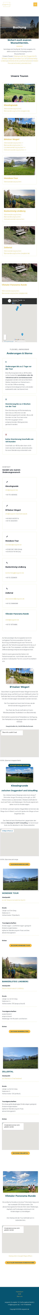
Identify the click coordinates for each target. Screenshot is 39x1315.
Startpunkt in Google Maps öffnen (20, 1256)
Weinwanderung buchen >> (13, 143)
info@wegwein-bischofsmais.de (16, 514)
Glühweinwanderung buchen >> (15, 150)
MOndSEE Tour (10, 893)
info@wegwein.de (11, 490)
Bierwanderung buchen (12, 217)
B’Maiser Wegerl (7, 58)
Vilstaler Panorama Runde (14, 285)
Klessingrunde (11, 105)
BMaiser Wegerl (11, 139)
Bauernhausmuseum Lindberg (12, 988)
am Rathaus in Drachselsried (12, 1078)
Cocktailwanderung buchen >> (14, 147)
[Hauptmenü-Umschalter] (35, 4)
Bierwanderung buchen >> (13, 145)
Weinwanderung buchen (12, 108)
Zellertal (8, 247)
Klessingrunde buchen (19, 864)
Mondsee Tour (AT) (20, 58)
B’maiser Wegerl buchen (19, 765)
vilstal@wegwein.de (12, 620)
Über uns (19, 1296)
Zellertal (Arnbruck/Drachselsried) (20, 61)
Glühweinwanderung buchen (14, 219)
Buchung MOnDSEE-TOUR (20, 945)
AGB (19, 1294)
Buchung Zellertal (20, 1153)
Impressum (19, 1292)
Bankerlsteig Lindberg (14, 211)
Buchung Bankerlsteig (19, 1031)
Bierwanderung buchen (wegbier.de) (17, 111)
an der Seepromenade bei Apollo (13, 900)
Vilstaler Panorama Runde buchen (20, 1262)
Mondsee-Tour (11, 178)
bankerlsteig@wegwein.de (14, 573)
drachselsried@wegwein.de (14, 599)
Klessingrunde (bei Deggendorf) (25, 56)
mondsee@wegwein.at (13, 545)
